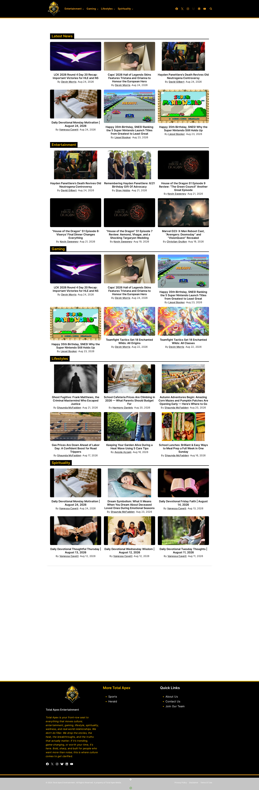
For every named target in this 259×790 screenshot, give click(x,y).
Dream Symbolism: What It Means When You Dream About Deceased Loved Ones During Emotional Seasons (129, 505)
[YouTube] (204, 8)
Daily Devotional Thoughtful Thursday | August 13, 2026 (75, 550)
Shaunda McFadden (69, 407)
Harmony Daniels (123, 407)
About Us (172, 696)
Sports (112, 696)
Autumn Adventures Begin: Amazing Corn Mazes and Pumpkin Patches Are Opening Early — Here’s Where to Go (183, 401)
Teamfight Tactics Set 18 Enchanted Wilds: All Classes (183, 341)
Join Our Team (175, 706)
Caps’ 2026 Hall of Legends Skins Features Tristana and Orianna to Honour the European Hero (129, 78)
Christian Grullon (177, 241)
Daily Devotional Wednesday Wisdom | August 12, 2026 (129, 550)
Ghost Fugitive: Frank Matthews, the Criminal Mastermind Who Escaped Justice (75, 401)
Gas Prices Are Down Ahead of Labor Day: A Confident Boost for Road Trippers (76, 448)
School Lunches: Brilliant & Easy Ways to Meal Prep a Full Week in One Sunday (183, 448)
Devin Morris (68, 82)
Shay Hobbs (123, 190)
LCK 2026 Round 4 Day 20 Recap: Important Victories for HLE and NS (75, 76)
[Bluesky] (193, 8)
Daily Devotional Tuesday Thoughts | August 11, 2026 (183, 550)
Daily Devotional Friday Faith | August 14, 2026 (183, 503)
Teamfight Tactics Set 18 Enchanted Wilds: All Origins (129, 341)
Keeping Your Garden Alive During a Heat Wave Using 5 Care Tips (129, 446)
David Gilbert (177, 82)
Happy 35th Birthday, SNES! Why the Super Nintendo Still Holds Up (183, 128)
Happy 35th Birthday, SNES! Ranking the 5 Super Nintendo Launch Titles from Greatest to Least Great (129, 130)
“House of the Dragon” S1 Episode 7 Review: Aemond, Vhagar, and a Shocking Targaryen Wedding (129, 234)
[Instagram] (187, 8)
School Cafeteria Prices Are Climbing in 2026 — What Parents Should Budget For (129, 401)
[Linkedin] (199, 8)
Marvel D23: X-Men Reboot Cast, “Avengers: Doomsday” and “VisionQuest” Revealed (183, 234)
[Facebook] (176, 8)
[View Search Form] (210, 8)
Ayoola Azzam (123, 452)
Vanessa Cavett (68, 129)
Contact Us (173, 701)
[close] (130, 779)
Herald (112, 701)
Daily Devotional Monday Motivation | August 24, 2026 (76, 124)
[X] (182, 8)
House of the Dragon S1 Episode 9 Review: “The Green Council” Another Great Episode (183, 187)
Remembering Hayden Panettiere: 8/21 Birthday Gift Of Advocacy (129, 185)
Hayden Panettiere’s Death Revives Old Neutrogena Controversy (183, 76)
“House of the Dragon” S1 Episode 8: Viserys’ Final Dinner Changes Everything (75, 234)
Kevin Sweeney (177, 194)
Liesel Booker (123, 137)
